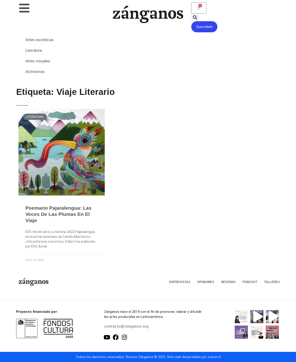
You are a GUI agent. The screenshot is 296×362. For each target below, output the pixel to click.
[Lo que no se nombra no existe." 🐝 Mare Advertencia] (241, 316)
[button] (195, 17)
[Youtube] (107, 337)
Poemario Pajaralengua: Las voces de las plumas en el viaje (58, 214)
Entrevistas (179, 282)
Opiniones (205, 282)
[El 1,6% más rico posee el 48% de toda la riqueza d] (272, 332)
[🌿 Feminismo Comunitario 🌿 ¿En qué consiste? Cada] (272, 316)
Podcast (250, 282)
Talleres (272, 282)
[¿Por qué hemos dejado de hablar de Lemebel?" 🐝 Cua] (241, 332)
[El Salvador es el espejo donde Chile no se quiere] (256, 316)
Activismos (35, 71)
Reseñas (228, 282)
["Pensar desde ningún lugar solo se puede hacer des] (256, 332)
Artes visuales (37, 61)
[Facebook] (116, 337)
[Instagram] (124, 337)
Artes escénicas (39, 40)
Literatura (33, 50)
